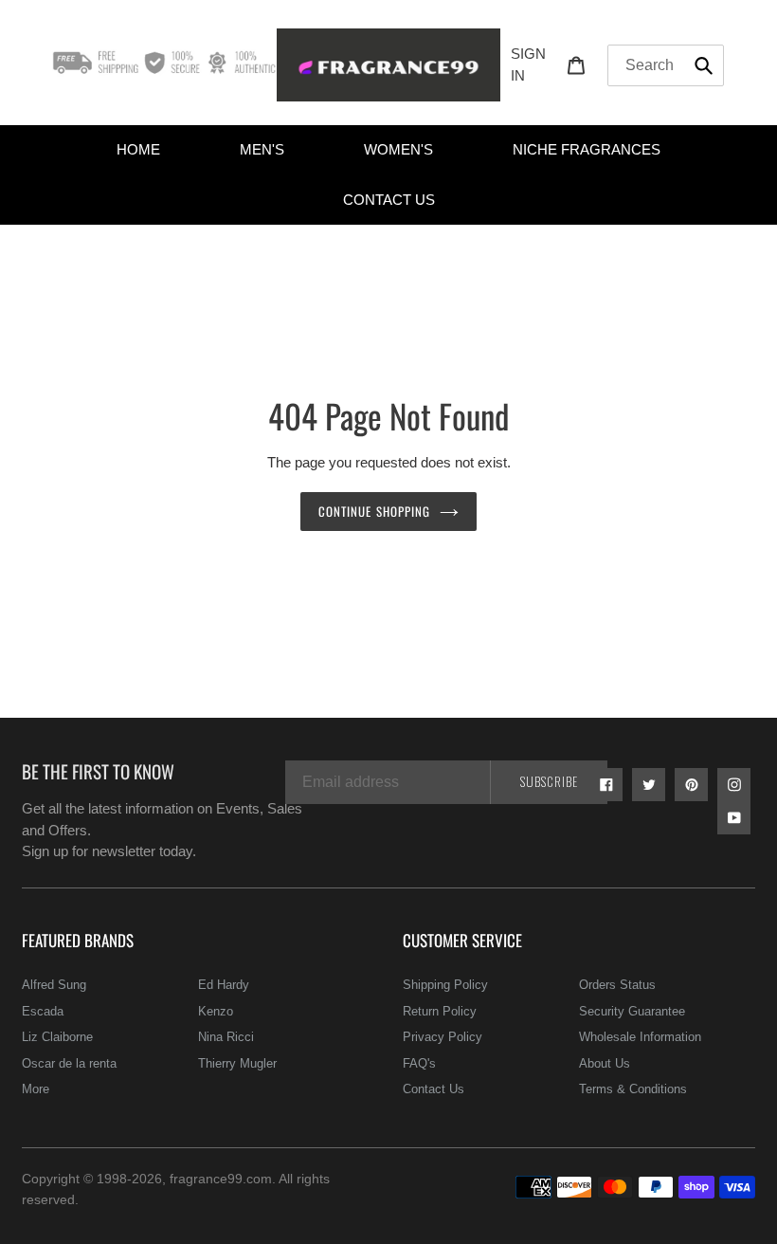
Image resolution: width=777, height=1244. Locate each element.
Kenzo (215, 1011)
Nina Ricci (226, 1037)
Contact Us (433, 1089)
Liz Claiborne (57, 1037)
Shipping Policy (445, 985)
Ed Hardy (223, 985)
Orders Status (617, 985)
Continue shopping (374, 511)
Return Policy (440, 1011)
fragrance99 (206, 1178)
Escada (42, 1011)
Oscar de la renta (69, 1063)
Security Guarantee (632, 1011)
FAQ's (419, 1063)
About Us (604, 1063)
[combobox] (665, 65)
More (35, 1089)
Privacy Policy (442, 1037)
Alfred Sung (54, 985)
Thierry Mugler (237, 1063)
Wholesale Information (640, 1037)
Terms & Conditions (633, 1089)
